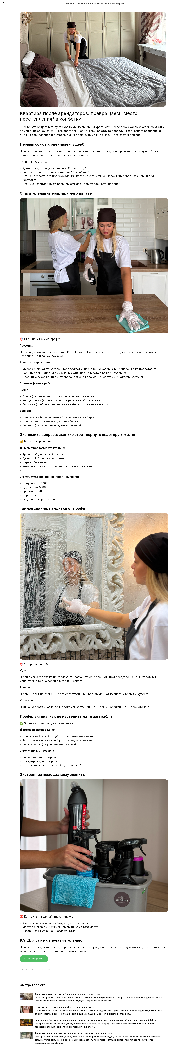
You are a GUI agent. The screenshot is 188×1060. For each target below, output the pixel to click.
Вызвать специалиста (34, 958)
